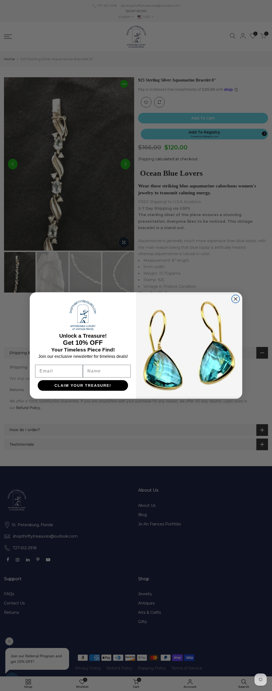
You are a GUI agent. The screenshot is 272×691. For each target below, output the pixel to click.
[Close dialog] (236, 299)
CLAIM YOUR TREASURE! (82, 385)
